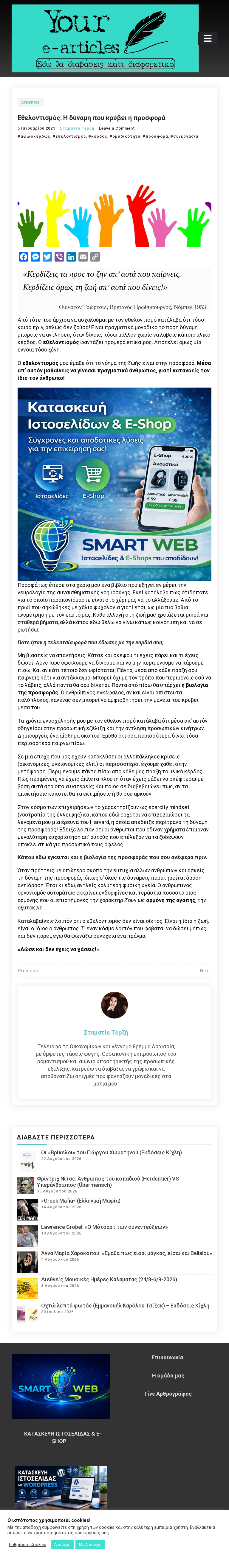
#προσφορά (155, 136)
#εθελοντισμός (69, 136)
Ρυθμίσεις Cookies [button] (27, 1544)
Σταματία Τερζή (77, 128)
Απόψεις (30, 102)
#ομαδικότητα (124, 136)
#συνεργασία (184, 136)
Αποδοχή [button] (62, 1544)
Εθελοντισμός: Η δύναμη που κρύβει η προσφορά (91, 118)
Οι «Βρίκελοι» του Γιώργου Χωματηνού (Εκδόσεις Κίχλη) (111, 1152)
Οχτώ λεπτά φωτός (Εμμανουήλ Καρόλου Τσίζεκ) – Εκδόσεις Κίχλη (125, 1305)
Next (205, 971)
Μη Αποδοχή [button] (90, 1544)
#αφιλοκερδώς (34, 136)
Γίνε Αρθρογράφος (168, 1394)
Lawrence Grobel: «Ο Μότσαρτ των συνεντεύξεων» (104, 1227)
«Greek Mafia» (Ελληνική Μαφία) (80, 1201)
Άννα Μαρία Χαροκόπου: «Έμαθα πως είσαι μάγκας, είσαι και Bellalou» (126, 1253)
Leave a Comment (117, 128)
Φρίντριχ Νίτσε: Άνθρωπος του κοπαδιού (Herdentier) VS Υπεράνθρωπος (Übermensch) (108, 1182)
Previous (28, 971)
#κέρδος (97, 136)
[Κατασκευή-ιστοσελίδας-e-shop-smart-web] (114, 484)
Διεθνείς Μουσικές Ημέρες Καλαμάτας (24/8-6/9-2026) (109, 1279)
